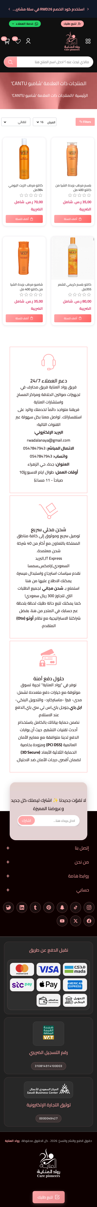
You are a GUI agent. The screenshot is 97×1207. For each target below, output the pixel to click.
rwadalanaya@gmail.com (48, 440)
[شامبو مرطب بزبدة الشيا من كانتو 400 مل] (24, 258)
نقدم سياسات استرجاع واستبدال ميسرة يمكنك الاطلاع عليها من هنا (48, 576)
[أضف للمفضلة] (7, 142)
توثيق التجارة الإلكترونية (49, 1105)
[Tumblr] (35, 907)
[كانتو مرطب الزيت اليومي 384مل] (24, 158)
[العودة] (88, 9)
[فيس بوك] (89, 920)
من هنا (37, 610)
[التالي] (9, 9)
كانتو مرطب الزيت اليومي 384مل (25, 187)
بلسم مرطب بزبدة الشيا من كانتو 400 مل (73, 187)
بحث (10, 62)
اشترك (26, 820)
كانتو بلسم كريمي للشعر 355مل (74, 287)
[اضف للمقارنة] (7, 152)
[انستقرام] (89, 907)
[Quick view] (7, 162)
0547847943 (34, 448)
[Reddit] (8, 907)
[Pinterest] (48, 907)
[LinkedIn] (21, 907)
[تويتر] (75, 920)
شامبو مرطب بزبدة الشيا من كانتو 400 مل (26, 287)
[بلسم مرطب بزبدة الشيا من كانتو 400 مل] (72, 158)
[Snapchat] (62, 907)
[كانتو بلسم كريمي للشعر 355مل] (72, 258)
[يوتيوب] (62, 920)
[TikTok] (75, 907)
